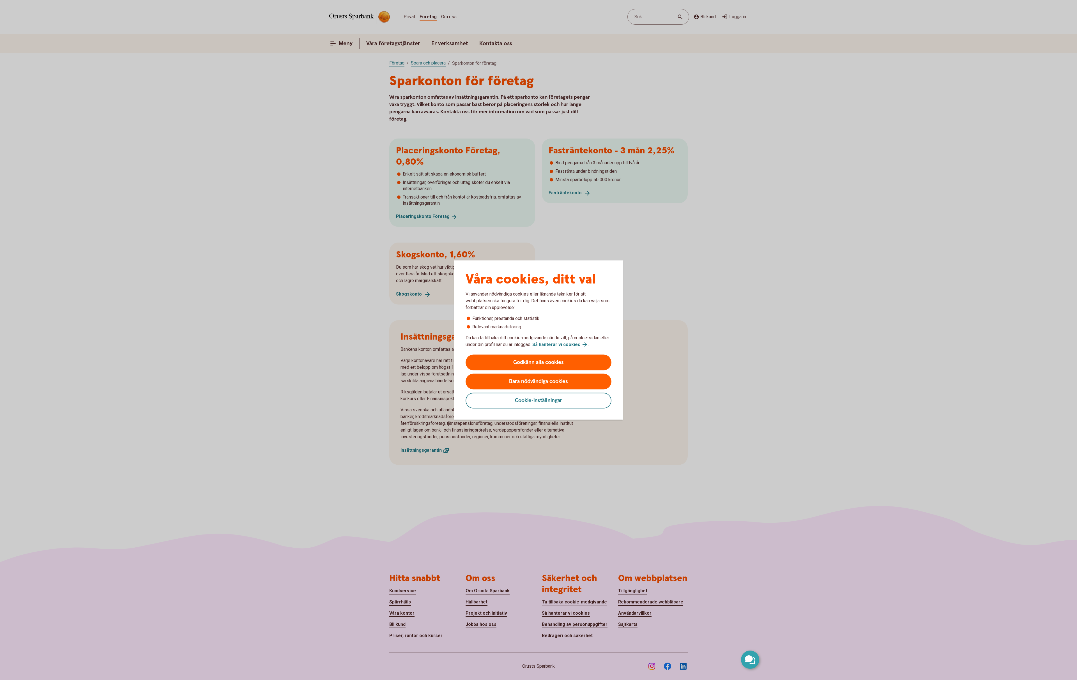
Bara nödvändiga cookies (538, 381)
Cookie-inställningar (538, 400)
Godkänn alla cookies (538, 362)
